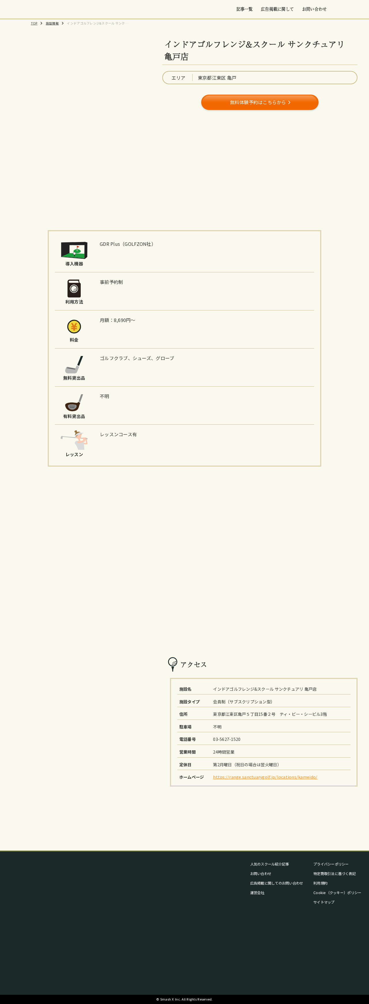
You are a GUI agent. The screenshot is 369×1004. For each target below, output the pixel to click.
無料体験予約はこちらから (258, 102)
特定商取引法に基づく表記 (334, 873)
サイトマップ (324, 902)
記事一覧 (244, 9)
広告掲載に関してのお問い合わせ (276, 883)
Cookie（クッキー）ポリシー (337, 892)
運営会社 (257, 892)
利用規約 (320, 883)
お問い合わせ (314, 9)
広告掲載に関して (277, 9)
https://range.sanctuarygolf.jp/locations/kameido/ (265, 777)
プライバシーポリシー (331, 864)
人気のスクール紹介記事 (269, 864)
